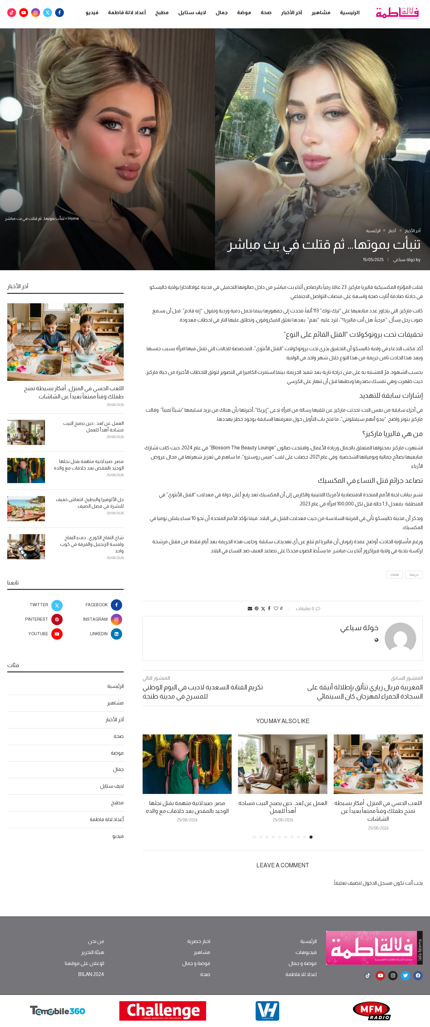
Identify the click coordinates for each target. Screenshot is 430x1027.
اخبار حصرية (198, 941)
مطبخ (162, 12)
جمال (222, 12)
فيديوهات (306, 952)
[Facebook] (59, 12)
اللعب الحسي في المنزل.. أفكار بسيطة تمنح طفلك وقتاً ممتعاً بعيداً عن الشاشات (378, 811)
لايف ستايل (192, 12)
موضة (244, 12)
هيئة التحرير (92, 952)
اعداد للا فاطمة (301, 974)
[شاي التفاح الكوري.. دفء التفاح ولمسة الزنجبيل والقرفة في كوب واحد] (26, 546)
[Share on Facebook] (269, 608)
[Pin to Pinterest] (256, 608)
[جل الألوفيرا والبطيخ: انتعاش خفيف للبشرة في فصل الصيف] (26, 508)
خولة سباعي (404, 259)
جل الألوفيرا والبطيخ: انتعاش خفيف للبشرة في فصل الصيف (90, 503)
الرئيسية (350, 12)
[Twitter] (47, 12)
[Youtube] (23, 12)
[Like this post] (276, 608)
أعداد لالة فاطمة (127, 12)
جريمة (414, 574)
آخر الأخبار (291, 12)
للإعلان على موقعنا (84, 963)
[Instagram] (35, 12)
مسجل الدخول (378, 883)
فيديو (92, 12)
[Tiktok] (11, 12)
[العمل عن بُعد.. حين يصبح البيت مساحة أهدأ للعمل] (282, 764)
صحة (266, 12)
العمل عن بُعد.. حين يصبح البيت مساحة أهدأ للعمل (93, 426)
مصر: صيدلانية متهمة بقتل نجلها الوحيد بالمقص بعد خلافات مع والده (89, 465)
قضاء (394, 574)
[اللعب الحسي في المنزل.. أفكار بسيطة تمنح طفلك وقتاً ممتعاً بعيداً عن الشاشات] (378, 764)
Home (73, 218)
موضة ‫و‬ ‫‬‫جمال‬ (303, 963)
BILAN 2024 (91, 974)
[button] (151, 786)
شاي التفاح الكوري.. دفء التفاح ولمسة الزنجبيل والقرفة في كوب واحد (92, 544)
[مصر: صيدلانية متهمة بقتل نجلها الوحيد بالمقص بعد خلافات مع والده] (187, 764)
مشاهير (321, 12)
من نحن (96, 941)
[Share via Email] (250, 608)
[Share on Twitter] (263, 608)
